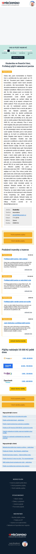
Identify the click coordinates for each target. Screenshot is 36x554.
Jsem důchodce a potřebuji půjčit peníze (17, 323)
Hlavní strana (18, 499)
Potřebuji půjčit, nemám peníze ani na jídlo (17, 302)
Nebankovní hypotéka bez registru (18, 525)
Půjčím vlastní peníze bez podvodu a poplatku (16, 424)
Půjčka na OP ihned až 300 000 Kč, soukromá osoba (18, 427)
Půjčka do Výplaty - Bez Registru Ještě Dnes (15, 451)
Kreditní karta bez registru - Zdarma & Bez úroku (17, 455)
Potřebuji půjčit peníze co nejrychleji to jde (17, 280)
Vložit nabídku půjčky (18, 241)
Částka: (8, 223)
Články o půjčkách (18, 501)
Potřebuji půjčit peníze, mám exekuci (16, 259)
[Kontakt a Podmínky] (32, 3)
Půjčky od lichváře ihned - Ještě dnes (13, 420)
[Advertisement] (18, 26)
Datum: (8, 218)
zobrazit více (28, 269)
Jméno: (8, 210)
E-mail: (8, 215)
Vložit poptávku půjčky (18, 235)
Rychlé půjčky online (18, 517)
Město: (8, 220)
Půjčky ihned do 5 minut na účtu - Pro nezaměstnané (18, 458)
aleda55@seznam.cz (19, 215)
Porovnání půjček (18, 507)
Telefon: (8, 212)
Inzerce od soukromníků (18, 523)
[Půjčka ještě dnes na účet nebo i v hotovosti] (18, 538)
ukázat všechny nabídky (18, 388)
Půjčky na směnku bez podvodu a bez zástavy (16, 466)
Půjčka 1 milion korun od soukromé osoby (15, 416)
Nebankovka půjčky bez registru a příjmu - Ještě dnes (18, 447)
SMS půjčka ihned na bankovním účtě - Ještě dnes (17, 462)
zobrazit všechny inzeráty (17, 341)
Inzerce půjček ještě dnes (18, 483)
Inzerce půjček (18, 504)
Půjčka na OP (18, 520)
